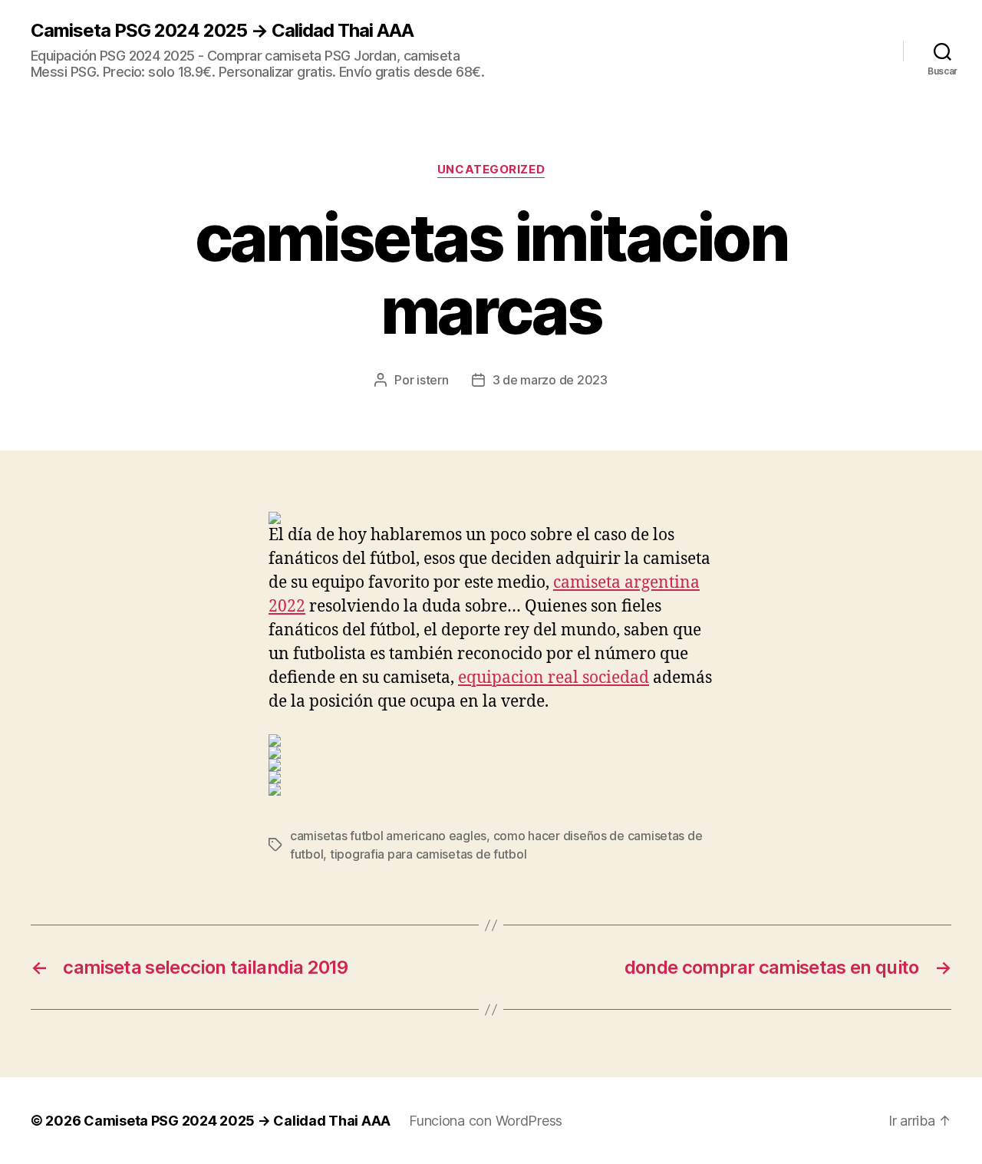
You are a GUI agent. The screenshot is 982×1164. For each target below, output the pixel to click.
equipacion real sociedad (553, 678)
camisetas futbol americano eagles (388, 835)
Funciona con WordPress (485, 1121)
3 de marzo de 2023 (550, 379)
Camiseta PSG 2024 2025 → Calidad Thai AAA (222, 30)
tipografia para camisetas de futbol (428, 854)
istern (432, 379)
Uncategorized (491, 169)
